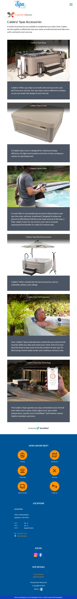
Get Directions (22, 536)
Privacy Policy (38, 574)
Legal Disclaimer (38, 577)
